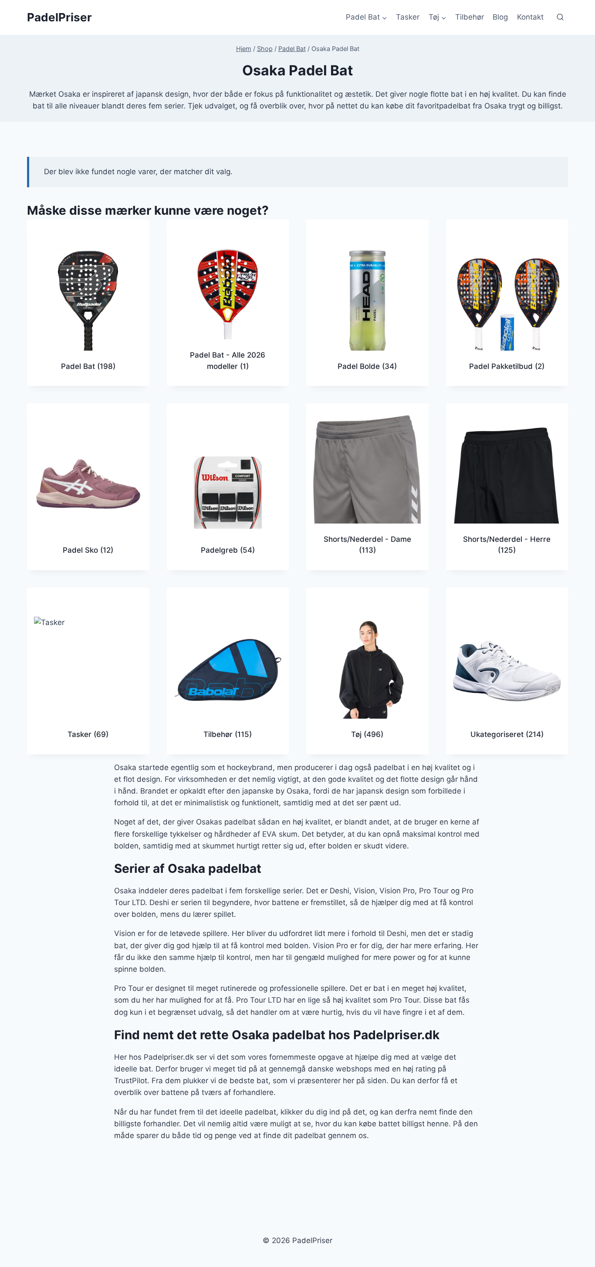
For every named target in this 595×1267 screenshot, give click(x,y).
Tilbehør (469, 17)
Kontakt (530, 17)
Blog (500, 17)
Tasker (407, 17)
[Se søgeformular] (560, 17)
